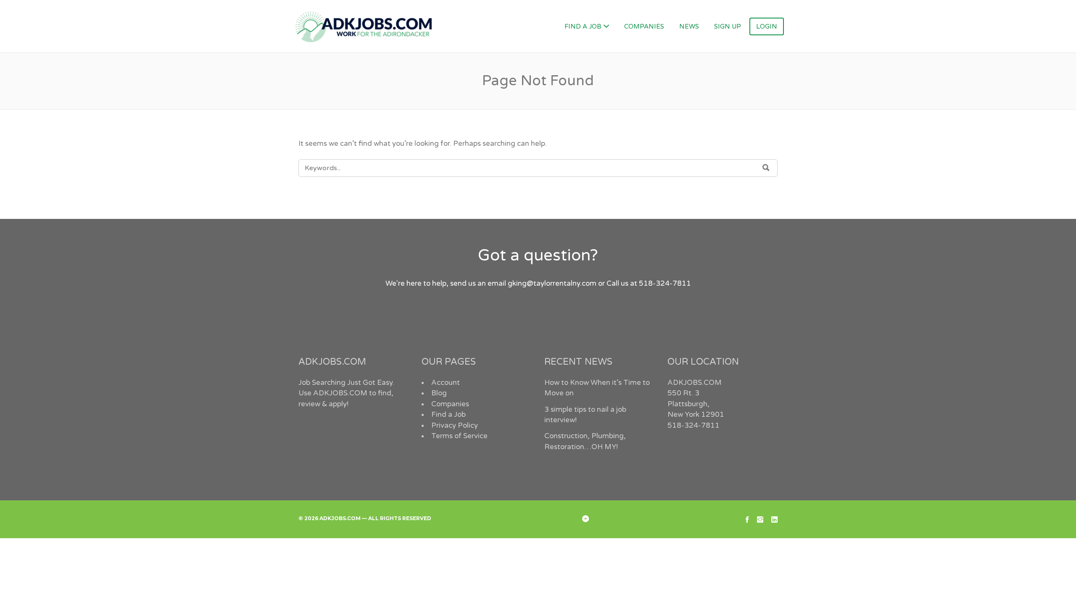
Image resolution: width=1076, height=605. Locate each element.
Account (445, 382)
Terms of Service (459, 435)
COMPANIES (644, 26)
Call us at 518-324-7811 (649, 283)
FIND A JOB (582, 26)
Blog (439, 393)
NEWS (689, 26)
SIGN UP (727, 26)
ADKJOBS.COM (340, 393)
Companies (450, 404)
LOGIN (766, 26)
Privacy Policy (454, 425)
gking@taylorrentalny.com (552, 283)
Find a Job (448, 414)
